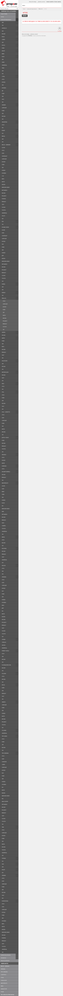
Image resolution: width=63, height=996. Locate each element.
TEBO (3, 68)
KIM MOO (4, 454)
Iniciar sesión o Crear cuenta (53, 1)
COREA (3, 39)
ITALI (3, 392)
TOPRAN (4, 858)
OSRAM (3, 639)
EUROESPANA (5, 901)
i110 (3, 176)
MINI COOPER (5, 801)
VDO (3, 864)
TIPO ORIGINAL (5, 753)
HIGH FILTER (4, 360)
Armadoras (3, 958)
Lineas (2, 16)
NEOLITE (4, 565)
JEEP (3, 255)
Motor (3, 36)
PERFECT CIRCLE (5, 650)
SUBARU (4, 525)
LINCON (3, 645)
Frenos (25, 16)
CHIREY (3, 764)
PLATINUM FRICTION (6, 665)
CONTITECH (3, 974)
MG (2, 798)
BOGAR (3, 34)
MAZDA (3, 184)
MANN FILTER (4, 989)
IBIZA (3, 179)
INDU (3, 383)
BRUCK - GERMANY (6, 144)
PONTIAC (4, 198)
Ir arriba (59, 31)
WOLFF (3, 869)
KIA (2, 505)
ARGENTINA (4, 122)
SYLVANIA (4, 730)
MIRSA (3, 537)
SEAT (3, 99)
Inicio (24, 9)
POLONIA (4, 673)
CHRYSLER (4, 107)
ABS (3, 22)
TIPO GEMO (4, 736)
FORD (3, 48)
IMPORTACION (5, 372)
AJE (2, 90)
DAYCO (3, 45)
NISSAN (3, 116)
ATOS (3, 79)
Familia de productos (6, 955)
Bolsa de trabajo (32, 1)
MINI (3, 511)
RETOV (3, 685)
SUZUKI (3, 207)
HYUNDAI (4, 88)
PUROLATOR (4, 980)
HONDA (3, 170)
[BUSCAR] (17, 8)
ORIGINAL (4, 577)
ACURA (3, 147)
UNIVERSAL (4, 65)
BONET (3, 130)
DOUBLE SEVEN (5, 227)
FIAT (3, 244)
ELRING (3, 284)
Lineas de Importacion (6, 19)
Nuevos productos (5, 960)
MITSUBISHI (4, 190)
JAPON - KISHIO (5, 437)
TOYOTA (4, 210)
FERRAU (3, 292)
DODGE (3, 82)
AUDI (3, 153)
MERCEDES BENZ (6, 187)
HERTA (3, 338)
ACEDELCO (4, 28)
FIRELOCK (4, 298)
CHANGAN (4, 761)
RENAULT (4, 201)
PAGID (2, 991)
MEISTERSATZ (5, 483)
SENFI (3, 62)
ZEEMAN (4, 875)
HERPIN (3, 332)
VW (2, 25)
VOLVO (3, 215)
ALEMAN (4, 105)
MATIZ (3, 181)
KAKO (3, 56)
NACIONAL (4, 548)
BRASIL (3, 136)
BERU (2, 986)
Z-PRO (3, 76)
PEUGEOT (4, 196)
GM (2, 31)
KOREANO (4, 466)
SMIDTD (3, 702)
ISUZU (3, 503)
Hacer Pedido (4, 14)
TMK (3, 827)
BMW (3, 53)
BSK (3, 221)
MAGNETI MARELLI (6, 471)
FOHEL (2, 977)
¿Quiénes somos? (41, 1)
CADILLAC (4, 642)
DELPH (3, 51)
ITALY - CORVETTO (6, 412)
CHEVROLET (4, 156)
